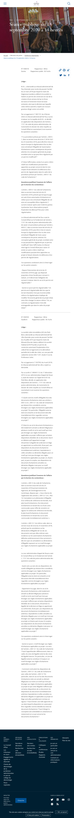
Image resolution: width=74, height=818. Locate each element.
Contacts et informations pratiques (55, 760)
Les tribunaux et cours (7, 752)
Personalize (46, 815)
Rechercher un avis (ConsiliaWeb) (31, 750)
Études (41, 752)
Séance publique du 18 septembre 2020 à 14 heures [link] (19, 58)
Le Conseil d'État (7, 746)
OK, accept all (62, 812)
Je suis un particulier (54, 744)
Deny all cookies (33, 815)
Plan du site (66, 740)
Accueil (6, 55)
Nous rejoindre (7, 784)
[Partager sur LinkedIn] (64, 75)
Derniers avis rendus (31, 744)
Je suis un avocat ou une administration (55, 751)
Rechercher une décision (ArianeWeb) (19, 751)
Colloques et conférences (43, 747)
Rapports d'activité (42, 756)
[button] (69, 3)
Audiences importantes (32, 55)
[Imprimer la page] (64, 70)
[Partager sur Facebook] (68, 75)
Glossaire (65, 738)
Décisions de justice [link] (16, 55)
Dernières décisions (18, 744)
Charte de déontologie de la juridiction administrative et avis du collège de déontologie (8, 772)
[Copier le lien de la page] (60, 70)
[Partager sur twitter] (60, 75)
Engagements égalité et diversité (8, 759)
